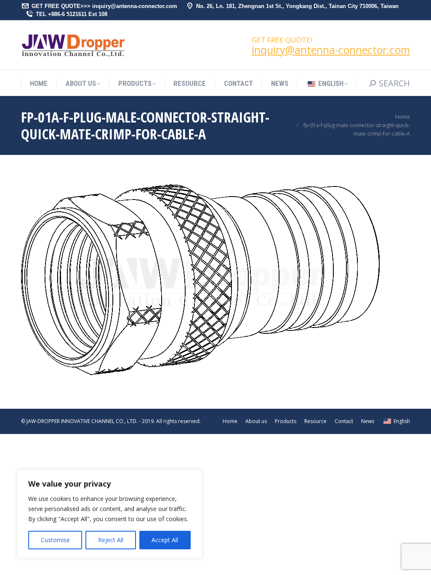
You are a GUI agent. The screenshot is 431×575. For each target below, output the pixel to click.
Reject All (110, 540)
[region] (109, 514)
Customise (55, 540)
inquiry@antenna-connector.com (331, 50)
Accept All (165, 540)
